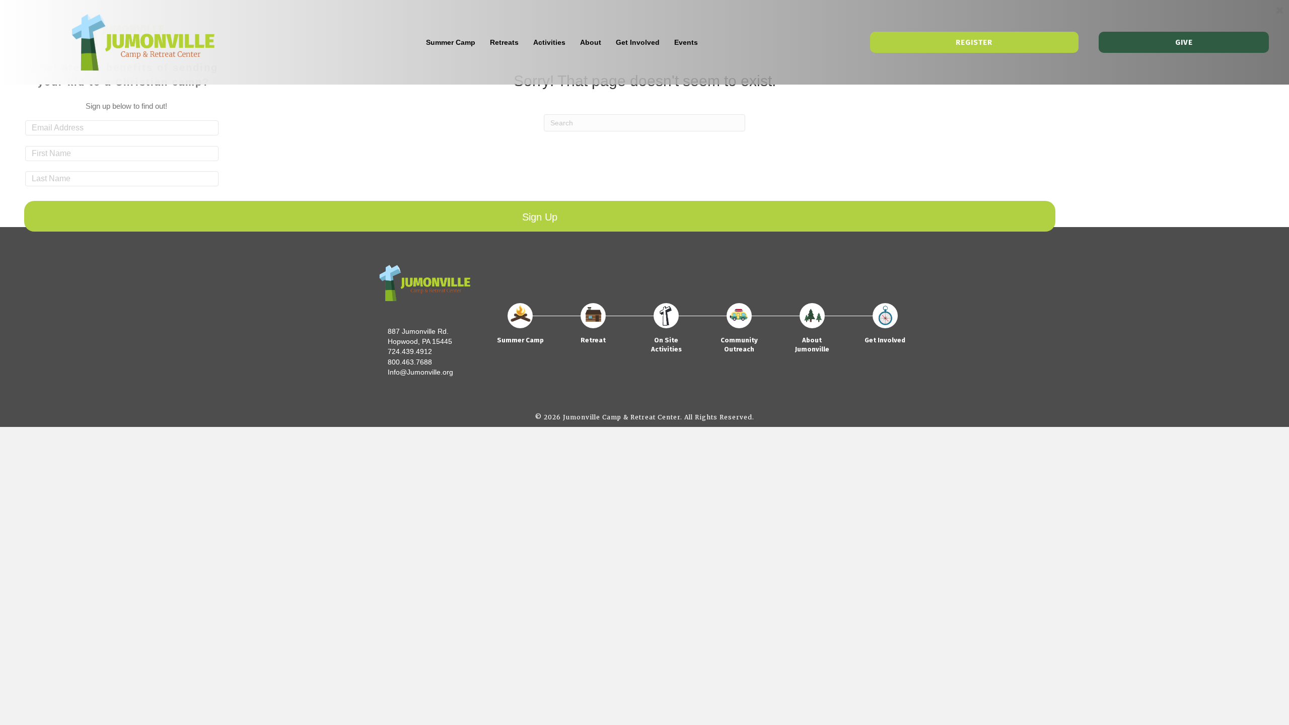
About (590, 42)
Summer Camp (450, 42)
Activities (549, 42)
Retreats (504, 42)
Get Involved (638, 42)
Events (686, 42)
